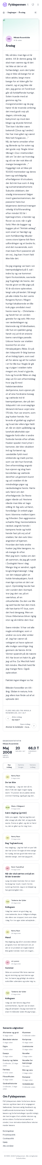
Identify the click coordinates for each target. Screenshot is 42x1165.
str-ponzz (15, 961)
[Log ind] (28, 4)
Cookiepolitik (8, 1138)
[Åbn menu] (38, 4)
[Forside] (4, 12)
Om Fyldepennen (14, 1096)
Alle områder (8, 1146)
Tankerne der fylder (18, 900)
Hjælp (5, 1142)
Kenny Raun (15, 776)
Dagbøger (12, 12)
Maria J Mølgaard (17, 806)
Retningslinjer (8, 1131)
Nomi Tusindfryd (17, 867)
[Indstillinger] (33, 4)
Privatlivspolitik (9, 1134)
